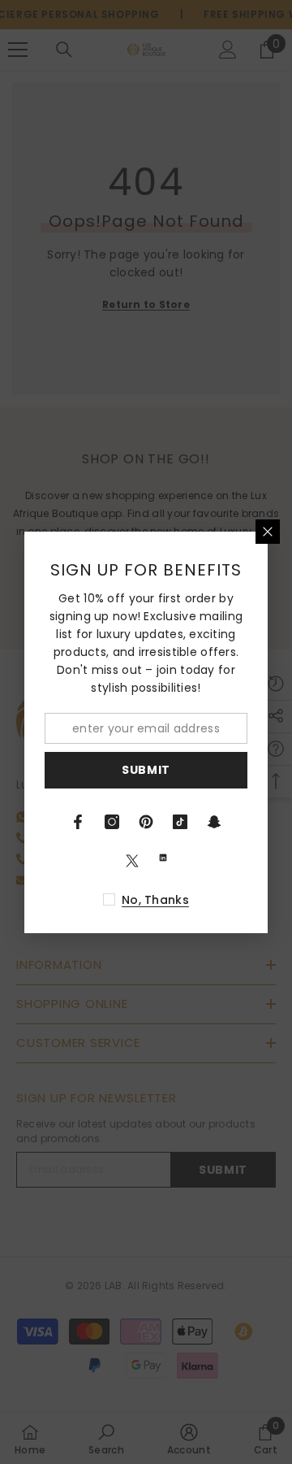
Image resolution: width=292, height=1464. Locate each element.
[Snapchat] (214, 822)
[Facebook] (78, 822)
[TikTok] (180, 822)
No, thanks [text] (155, 900)
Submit (146, 770)
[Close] (268, 531)
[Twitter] (132, 861)
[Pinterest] (146, 822)
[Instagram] (112, 822)
